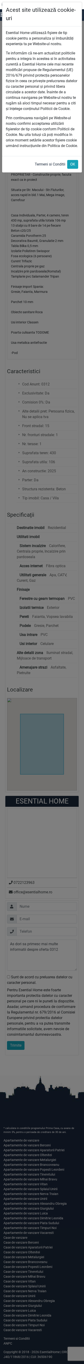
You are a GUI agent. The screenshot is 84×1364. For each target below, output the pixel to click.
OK (72, 164)
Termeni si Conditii (50, 164)
